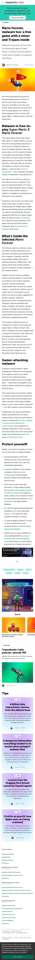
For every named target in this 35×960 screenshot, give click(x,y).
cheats (7, 514)
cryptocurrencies (9, 569)
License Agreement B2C (8, 932)
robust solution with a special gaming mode (16, 539)
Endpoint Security (7, 911)
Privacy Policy (6, 931)
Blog (21, 937)
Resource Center (27, 937)
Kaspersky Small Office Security (11, 872)
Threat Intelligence (7, 920)
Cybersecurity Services (8, 905)
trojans (25, 573)
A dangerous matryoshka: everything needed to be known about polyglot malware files (17, 745)
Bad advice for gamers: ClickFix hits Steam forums (12, 635)
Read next (7, 645)
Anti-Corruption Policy (16, 931)
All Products (5, 863)
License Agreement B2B (21, 932)
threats (17, 573)
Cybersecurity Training (8, 917)
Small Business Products (10, 867)
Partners (16, 937)
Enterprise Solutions (8, 901)
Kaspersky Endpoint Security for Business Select (16, 890)
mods (14, 511)
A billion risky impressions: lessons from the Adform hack (17, 707)
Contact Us (4, 937)
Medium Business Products (11, 882)
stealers (9, 573)
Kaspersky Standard (8, 854)
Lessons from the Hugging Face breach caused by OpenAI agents (17, 783)
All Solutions (5, 923)
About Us (11, 937)
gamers (6, 22)
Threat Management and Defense (12, 908)
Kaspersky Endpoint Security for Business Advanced (17, 893)
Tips (18, 699)
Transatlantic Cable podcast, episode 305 (14, 651)
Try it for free (17, 17)
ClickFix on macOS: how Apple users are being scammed (17, 819)
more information (21, 952)
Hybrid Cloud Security (8, 914)
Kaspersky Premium (7, 860)
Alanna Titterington (12, 65)
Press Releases (6, 939)
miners (28, 569)
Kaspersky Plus (6, 857)
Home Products (7, 849)
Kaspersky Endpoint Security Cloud (12, 875)
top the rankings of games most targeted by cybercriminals (17, 423)
